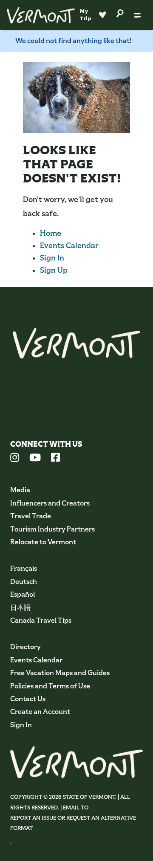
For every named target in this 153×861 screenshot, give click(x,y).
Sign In (52, 258)
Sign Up (54, 270)
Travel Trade (30, 516)
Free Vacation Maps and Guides (60, 673)
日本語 (20, 608)
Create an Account (40, 712)
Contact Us (27, 699)
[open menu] (137, 15)
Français (23, 568)
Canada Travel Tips (40, 620)
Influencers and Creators (50, 503)
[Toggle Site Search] (120, 13)
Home (50, 233)
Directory (25, 647)
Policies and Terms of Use (50, 686)
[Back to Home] (41, 15)
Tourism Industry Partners (52, 529)
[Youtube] (35, 458)
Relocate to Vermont (43, 542)
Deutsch (23, 582)
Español (22, 594)
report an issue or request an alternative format (73, 823)
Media (20, 490)
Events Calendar (69, 245)
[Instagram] (14, 458)
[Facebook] (55, 458)
